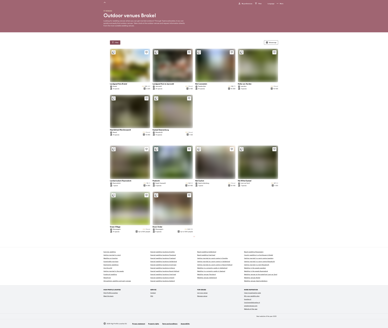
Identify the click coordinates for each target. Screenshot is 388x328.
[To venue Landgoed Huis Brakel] (130, 65)
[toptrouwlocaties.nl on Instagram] (271, 324)
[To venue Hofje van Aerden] (258, 65)
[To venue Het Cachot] (215, 162)
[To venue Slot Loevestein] (215, 65)
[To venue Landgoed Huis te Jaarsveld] (173, 65)
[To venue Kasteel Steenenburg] (173, 111)
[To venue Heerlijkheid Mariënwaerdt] (130, 111)
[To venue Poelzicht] (173, 162)
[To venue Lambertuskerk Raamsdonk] (130, 162)
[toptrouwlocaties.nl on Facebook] (277, 324)
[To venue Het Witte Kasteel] (258, 162)
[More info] (114, 52)
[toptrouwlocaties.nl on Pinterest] (283, 324)
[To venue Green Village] (130, 208)
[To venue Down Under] (173, 208)
